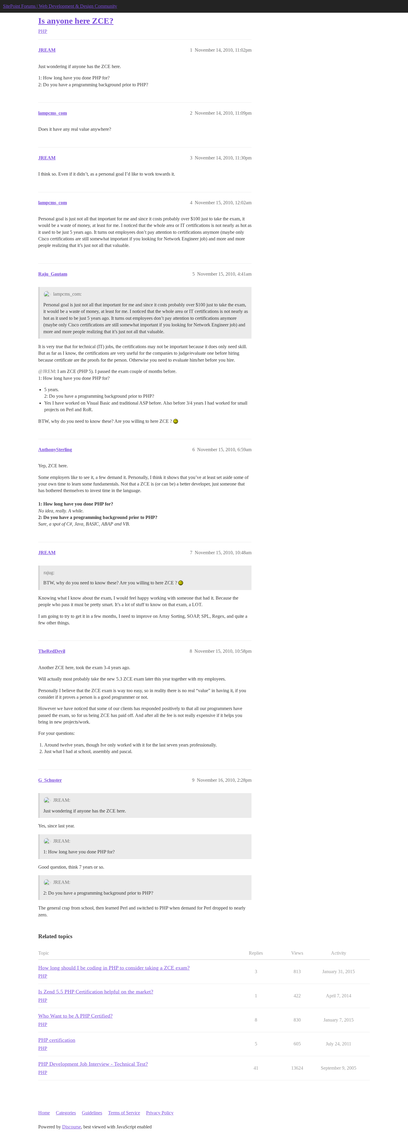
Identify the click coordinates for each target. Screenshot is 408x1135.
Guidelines (92, 1112)
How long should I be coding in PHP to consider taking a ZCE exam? (114, 968)
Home (44, 1112)
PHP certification (56, 1040)
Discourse (71, 1126)
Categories (66, 1112)
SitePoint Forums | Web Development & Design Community (60, 6)
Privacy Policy (160, 1112)
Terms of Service (124, 1112)
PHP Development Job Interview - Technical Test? (93, 1064)
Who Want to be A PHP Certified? (75, 1016)
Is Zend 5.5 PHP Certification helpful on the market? (95, 992)
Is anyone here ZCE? (75, 20)
